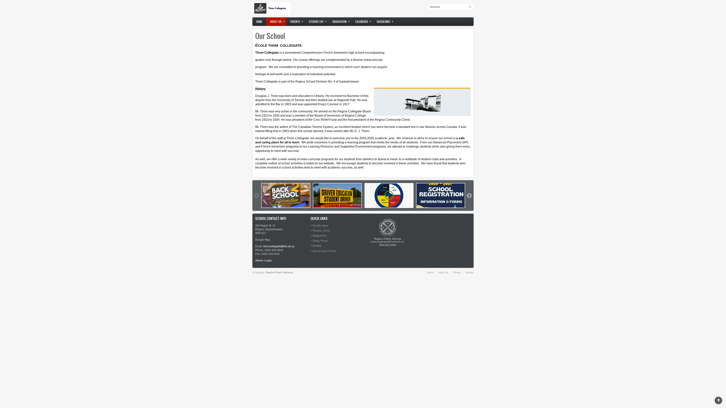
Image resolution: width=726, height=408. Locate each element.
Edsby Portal (320, 241)
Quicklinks (383, 22)
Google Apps (320, 225)
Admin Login (263, 260)
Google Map (262, 239)
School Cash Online (324, 251)
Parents (295, 22)
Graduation (339, 22)
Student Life (316, 22)
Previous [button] (256, 195)
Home (259, 22)
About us (276, 22)
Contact (469, 272)
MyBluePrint (320, 235)
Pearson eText (321, 230)
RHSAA (317, 246)
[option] (286, 195)
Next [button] (469, 195)
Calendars (361, 22)
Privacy (457, 272)
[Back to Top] (718, 400)
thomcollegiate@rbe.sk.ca (278, 246)
